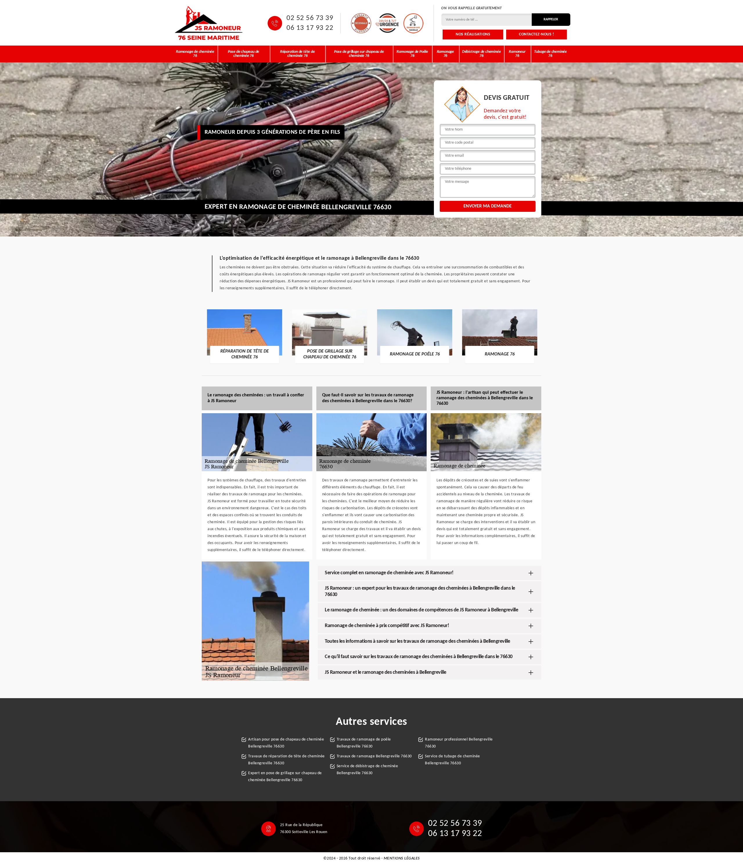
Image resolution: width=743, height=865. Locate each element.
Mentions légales (402, 858)
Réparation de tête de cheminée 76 (297, 54)
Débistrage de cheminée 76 (481, 54)
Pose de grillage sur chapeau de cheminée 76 (359, 54)
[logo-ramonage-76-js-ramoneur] (209, 23)
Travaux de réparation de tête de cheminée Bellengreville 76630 (286, 759)
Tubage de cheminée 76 (550, 54)
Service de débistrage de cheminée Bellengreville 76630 (367, 769)
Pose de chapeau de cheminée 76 (243, 54)
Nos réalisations (473, 34)
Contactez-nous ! (536, 34)
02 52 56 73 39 (309, 18)
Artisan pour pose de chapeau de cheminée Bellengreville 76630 (286, 743)
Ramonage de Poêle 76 (412, 54)
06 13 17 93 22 (309, 28)
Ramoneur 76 (517, 54)
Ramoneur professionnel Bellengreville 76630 (459, 743)
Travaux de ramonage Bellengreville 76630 (374, 756)
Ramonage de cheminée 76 (195, 54)
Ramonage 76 (445, 54)
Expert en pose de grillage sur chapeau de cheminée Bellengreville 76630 (285, 776)
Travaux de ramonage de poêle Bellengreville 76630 (364, 743)
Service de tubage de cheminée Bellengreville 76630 (452, 759)
